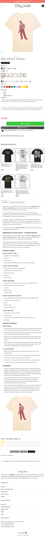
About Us (3, 486)
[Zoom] (2, 52)
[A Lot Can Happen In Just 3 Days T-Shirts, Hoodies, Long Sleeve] (7, 181)
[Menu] (1, 5)
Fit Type (3, 65)
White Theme (16, 57)
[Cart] (43, 6)
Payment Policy (4, 509)
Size (2, 78)
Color (2, 84)
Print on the (3, 89)
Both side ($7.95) (7, 95)
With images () (15, 451)
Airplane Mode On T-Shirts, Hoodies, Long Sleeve (6, 165)
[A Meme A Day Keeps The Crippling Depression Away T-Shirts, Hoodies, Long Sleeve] (37, 155)
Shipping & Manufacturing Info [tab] (17, 202)
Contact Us (3, 504)
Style (2, 71)
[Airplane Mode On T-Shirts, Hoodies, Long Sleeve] (7, 155)
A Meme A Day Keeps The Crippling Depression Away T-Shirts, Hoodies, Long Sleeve (36, 166)
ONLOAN (12, 474)
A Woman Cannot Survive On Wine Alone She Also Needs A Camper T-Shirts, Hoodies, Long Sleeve (22, 192)
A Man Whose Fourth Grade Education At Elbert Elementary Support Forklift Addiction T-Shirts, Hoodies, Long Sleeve (22, 166)
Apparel (3, 57)
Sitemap (3, 496)
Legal (2, 514)
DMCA (2, 511)
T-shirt (8, 57)
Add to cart (25, 123)
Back (5, 93)
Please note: (3, 97)
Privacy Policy (4, 491)
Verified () (24, 451)
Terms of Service (5, 494)
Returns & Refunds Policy (7, 489)
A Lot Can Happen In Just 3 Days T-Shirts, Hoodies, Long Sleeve (7, 192)
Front (5, 91)
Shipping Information (6, 506)
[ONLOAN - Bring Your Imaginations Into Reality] (22, 5)
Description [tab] (5, 202)
